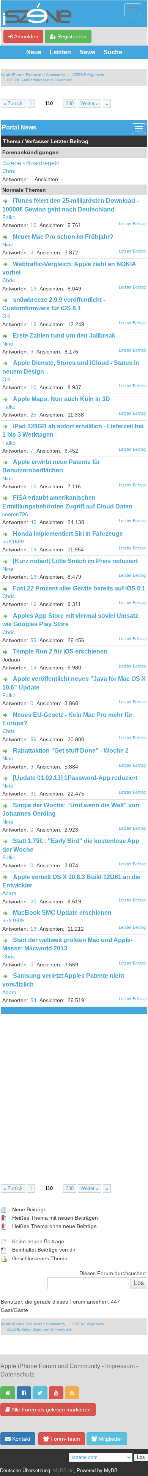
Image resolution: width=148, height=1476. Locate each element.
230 (70, 103)
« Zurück (13, 103)
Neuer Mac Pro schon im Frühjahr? (63, 237)
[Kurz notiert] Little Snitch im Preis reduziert (75, 561)
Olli (6, 316)
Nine (7, 245)
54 (33, 1000)
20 (33, 902)
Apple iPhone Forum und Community (33, 75)
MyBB (111, 1470)
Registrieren (71, 36)
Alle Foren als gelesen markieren (50, 1410)
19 (33, 550)
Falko (9, 217)
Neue (33, 52)
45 (33, 522)
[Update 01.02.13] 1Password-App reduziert (75, 778)
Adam (9, 893)
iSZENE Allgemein (88, 75)
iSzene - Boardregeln (31, 163)
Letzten (60, 52)
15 (33, 324)
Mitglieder (109, 1439)
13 (33, 289)
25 (33, 415)
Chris (8, 171)
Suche (113, 52)
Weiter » (89, 103)
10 (33, 225)
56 (33, 640)
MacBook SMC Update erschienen (62, 912)
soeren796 (15, 514)
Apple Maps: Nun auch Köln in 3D (61, 399)
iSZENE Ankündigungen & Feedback (39, 80)
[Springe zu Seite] (107, 103)
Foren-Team (64, 1439)
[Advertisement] (74, 1092)
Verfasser (37, 141)
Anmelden (25, 36)
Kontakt (20, 1439)
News (87, 52)
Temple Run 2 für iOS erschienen (60, 651)
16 (33, 604)
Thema (11, 141)
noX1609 (13, 542)
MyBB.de (63, 1470)
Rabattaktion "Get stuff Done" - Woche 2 (71, 750)
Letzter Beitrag (69, 141)
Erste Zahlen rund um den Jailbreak (64, 335)
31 (33, 794)
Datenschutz (17, 1374)
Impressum (120, 1366)
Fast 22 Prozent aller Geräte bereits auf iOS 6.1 (79, 588)
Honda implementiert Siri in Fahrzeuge (68, 533)
